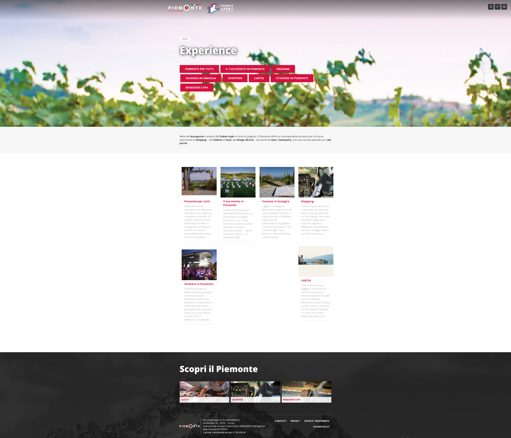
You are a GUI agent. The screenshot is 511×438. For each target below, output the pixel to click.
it (497, 7)
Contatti (280, 421)
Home (185, 39)
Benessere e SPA (197, 87)
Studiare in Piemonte (292, 78)
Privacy (295, 421)
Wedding (283, 69)
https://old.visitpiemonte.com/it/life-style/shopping (255, 392)
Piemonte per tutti (199, 69)
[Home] (184, 8)
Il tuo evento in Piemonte (245, 69)
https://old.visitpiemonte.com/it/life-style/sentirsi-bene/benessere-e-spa (306, 392)
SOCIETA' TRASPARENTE (316, 421)
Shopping (235, 78)
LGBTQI (259, 78)
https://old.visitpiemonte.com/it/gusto (204, 392)
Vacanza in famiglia (201, 78)
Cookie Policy (321, 426)
